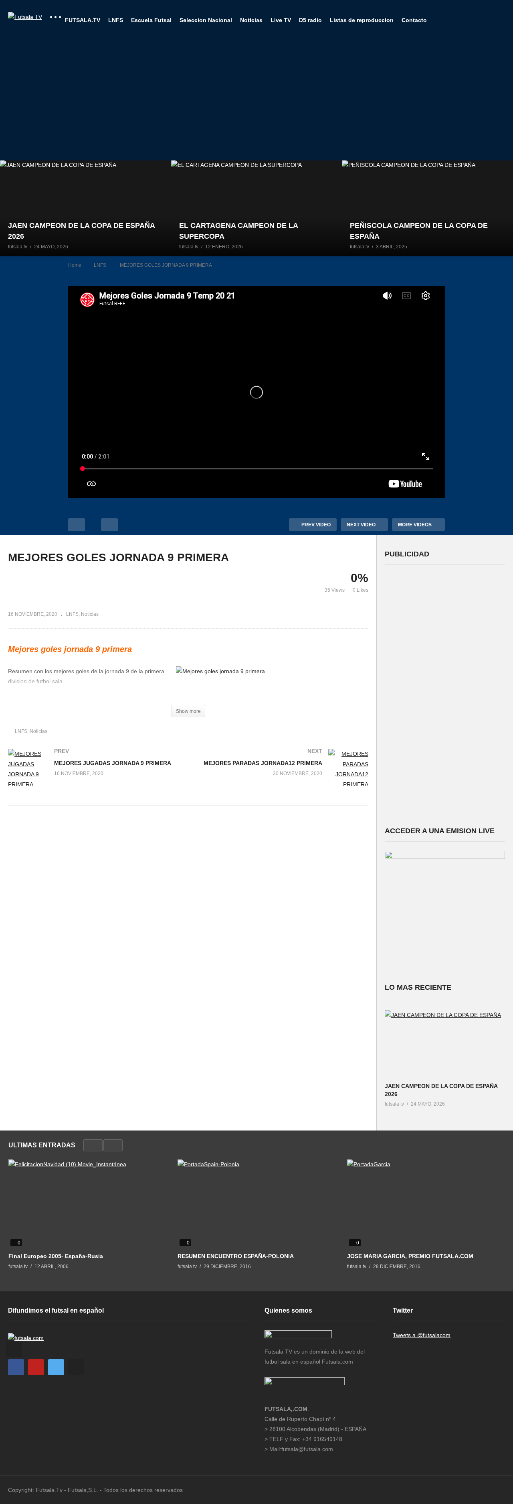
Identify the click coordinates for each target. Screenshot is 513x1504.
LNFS (115, 20)
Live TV (281, 20)
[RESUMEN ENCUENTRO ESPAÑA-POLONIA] (256, 1203)
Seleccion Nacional (206, 20)
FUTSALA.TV (82, 20)
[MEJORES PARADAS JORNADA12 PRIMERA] (282, 777)
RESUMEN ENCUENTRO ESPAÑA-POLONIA (236, 1256)
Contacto (414, 20)
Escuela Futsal (151, 20)
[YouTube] (36, 1367)
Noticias (251, 20)
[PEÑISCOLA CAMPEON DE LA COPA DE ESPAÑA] (427, 208)
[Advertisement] (256, 100)
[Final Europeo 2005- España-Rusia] (87, 1203)
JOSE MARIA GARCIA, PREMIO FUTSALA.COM (410, 1256)
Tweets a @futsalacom (421, 1335)
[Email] (76, 1367)
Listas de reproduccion (362, 20)
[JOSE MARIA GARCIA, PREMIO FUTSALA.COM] (425, 1203)
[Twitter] (56, 1367)
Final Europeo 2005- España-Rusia (55, 1256)
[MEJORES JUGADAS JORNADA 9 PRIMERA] (94, 777)
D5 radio (310, 20)
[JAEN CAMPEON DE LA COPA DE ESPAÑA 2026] (85, 208)
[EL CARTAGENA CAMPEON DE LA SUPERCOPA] (256, 208)
